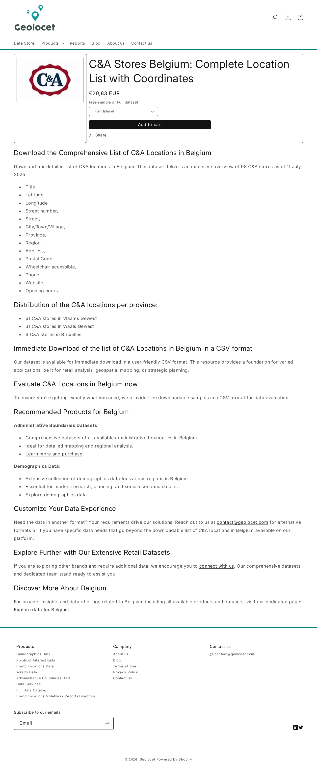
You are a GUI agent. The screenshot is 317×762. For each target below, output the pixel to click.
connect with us (216, 566)
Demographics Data (33, 654)
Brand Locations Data (35, 666)
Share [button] (101, 135)
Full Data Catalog (31, 690)
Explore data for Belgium (41, 609)
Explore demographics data (56, 494)
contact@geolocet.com (242, 522)
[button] (52, 43)
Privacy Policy (125, 672)
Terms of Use (124, 666)
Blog (117, 660)
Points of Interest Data (35, 660)
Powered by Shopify (174, 759)
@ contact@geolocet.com (232, 654)
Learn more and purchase (54, 453)
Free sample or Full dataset (113, 102)
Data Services (28, 684)
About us (120, 654)
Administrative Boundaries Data (43, 678)
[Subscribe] (107, 723)
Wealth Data (26, 672)
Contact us (122, 678)
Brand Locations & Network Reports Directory (55, 696)
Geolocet (147, 759)
